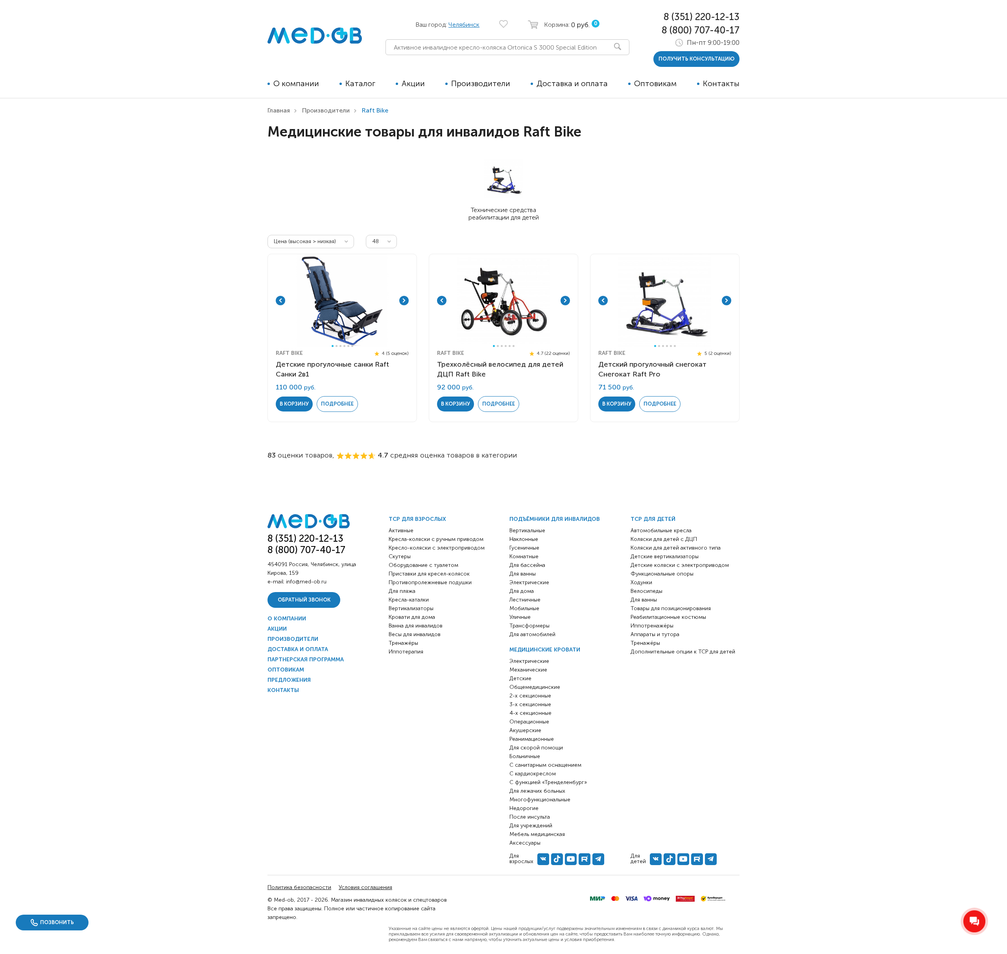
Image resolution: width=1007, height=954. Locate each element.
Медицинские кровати (544, 649)
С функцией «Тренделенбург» (548, 782)
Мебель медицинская (537, 834)
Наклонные (523, 539)
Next (404, 300)
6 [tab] (352, 346)
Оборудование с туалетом (423, 565)
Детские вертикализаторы (665, 556)
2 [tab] (337, 346)
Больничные (524, 756)
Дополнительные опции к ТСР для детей (683, 651)
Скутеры (400, 556)
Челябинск (464, 24)
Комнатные (524, 556)
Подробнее (337, 404)
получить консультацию (696, 59)
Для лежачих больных (537, 791)
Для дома (521, 591)
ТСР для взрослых (417, 519)
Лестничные (524, 599)
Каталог (360, 83)
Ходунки (641, 582)
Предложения (289, 680)
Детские (520, 678)
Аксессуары (524, 843)
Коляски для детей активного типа (676, 547)
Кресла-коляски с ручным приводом (436, 539)
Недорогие (524, 808)
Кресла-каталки (409, 599)
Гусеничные (524, 547)
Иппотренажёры (652, 625)
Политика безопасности (299, 887)
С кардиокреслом (532, 773)
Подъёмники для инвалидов (554, 519)
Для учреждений (530, 825)
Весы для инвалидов (415, 634)
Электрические (529, 582)
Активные (401, 530)
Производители (480, 83)
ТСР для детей (653, 519)
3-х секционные (530, 704)
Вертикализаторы (411, 608)
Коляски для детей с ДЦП (664, 539)
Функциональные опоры (662, 573)
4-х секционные (530, 713)
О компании (296, 83)
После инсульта (529, 817)
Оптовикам (655, 83)
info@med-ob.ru (306, 581)
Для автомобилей (532, 634)
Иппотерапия (406, 651)
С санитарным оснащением (545, 765)
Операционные (529, 721)
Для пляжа (402, 591)
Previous (280, 300)
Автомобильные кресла (661, 530)
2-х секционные (530, 695)
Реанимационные (531, 739)
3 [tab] (340, 346)
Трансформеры (529, 625)
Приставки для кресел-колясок (429, 573)
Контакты (721, 83)
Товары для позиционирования (671, 608)
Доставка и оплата (572, 83)
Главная (278, 110)
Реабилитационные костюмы (668, 617)
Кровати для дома (412, 617)
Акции (413, 83)
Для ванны (522, 573)
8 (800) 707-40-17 (701, 30)
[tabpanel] (342, 300)
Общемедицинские (534, 687)
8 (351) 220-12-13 (702, 16)
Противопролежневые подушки (430, 582)
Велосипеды (646, 591)
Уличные (520, 617)
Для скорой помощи (536, 747)
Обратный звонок (304, 600)
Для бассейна (527, 565)
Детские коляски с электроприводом (680, 565)
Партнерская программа (305, 659)
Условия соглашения (365, 887)
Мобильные (524, 608)
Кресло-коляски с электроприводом (437, 547)
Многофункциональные (539, 799)
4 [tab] (344, 346)
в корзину (294, 404)
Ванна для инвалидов (416, 625)
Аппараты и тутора (655, 634)
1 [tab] (333, 346)
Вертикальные (527, 530)
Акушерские (525, 730)
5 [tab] (348, 346)
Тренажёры (403, 643)
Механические (528, 669)
